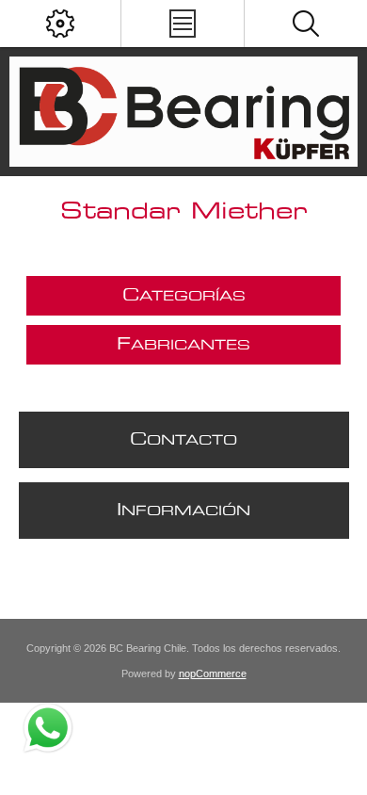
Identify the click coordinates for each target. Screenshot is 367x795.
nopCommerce (213, 673)
